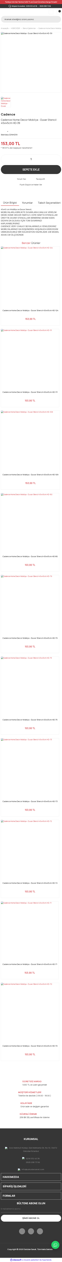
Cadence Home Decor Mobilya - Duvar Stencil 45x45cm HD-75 (30, 720)
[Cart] (59, 12)
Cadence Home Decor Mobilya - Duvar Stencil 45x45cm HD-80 (30, 556)
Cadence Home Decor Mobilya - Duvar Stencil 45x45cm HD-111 (30, 392)
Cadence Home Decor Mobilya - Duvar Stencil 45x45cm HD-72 (30, 883)
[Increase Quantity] (57, 159)
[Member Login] (51, 12)
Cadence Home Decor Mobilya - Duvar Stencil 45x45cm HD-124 (30, 310)
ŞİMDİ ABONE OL (31, 1218)
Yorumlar (27, 202)
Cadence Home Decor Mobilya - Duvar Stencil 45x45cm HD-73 (30, 801)
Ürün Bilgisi (10, 202)
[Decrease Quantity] (4, 159)
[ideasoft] (16, 1260)
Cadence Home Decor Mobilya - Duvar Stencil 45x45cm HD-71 (29, 964)
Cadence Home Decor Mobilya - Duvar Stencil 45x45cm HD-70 (30, 1046)
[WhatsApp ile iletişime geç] (55, 1245)
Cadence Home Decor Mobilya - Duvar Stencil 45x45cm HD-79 (30, 638)
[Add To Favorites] (8, 129)
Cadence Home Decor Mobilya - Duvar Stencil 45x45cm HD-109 (30, 474)
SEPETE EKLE (31, 169)
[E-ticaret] (30, 1260)
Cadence (8, 114)
